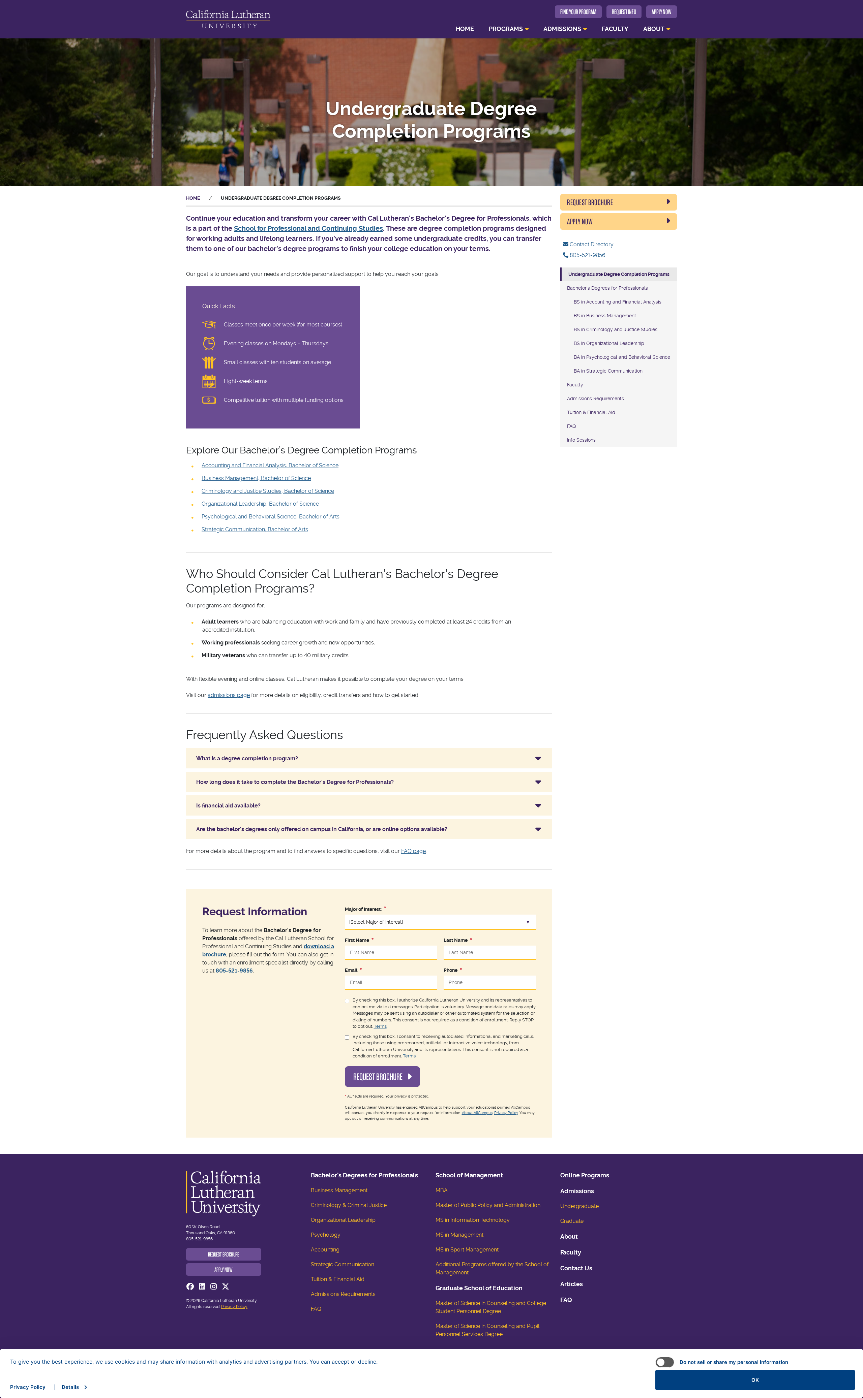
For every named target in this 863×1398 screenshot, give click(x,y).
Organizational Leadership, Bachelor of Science (260, 504)
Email (351, 970)
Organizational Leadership (343, 1220)
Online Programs (584, 1175)
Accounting (325, 1249)
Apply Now (662, 12)
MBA (442, 1190)
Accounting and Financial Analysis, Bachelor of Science (270, 465)
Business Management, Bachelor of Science (256, 478)
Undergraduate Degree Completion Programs (618, 274)
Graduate (572, 1221)
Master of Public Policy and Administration (488, 1205)
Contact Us (576, 1268)
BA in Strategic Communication (608, 371)
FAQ (571, 426)
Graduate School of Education (479, 1288)
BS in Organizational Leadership (609, 343)
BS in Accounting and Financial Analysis (617, 302)
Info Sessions (581, 440)
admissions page (229, 695)
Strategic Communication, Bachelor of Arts (255, 529)
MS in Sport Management (467, 1249)
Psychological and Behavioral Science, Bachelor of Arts (270, 516)
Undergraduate (579, 1206)
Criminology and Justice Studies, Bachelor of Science (268, 491)
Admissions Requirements (595, 398)
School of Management (469, 1175)
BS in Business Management (605, 315)
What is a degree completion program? (247, 758)
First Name (357, 940)
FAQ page (413, 851)
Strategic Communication (342, 1264)
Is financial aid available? (228, 805)
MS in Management (459, 1235)
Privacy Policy (506, 1113)
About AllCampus (477, 1113)
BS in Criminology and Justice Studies (615, 329)
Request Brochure (378, 1076)
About (653, 28)
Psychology (325, 1235)
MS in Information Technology (473, 1220)
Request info (624, 12)
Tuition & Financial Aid (591, 412)
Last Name (456, 940)
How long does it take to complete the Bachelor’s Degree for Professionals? (295, 782)
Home (465, 28)
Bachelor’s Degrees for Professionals (607, 288)
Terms (380, 1026)
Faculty (615, 28)
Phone (450, 970)
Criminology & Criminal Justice (349, 1205)
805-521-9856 (234, 970)
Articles (571, 1284)
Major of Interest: (363, 909)
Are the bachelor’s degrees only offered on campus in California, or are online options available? (321, 829)
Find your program (578, 12)
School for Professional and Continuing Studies (308, 228)
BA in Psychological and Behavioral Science (622, 357)
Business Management (339, 1190)
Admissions (562, 28)
